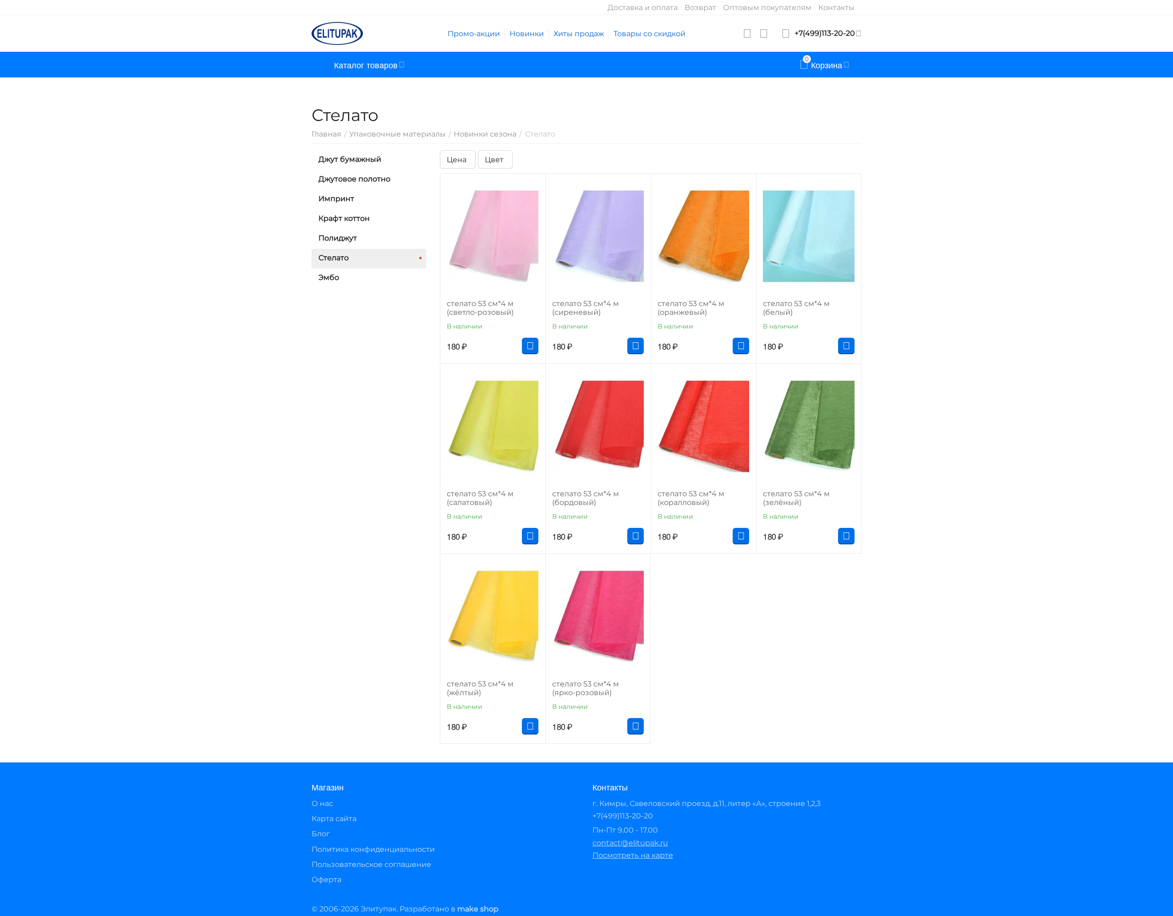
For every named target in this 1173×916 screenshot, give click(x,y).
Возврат (700, 7)
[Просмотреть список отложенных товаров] (747, 33)
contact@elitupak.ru (630, 843)
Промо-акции (474, 33)
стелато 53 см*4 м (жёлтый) (480, 688)
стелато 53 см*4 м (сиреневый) (585, 308)
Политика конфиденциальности (373, 849)
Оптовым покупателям (767, 7)
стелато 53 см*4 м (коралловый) (691, 498)
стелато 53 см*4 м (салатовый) (480, 498)
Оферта (326, 879)
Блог (321, 833)
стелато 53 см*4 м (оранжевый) (691, 308)
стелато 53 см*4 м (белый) (796, 308)
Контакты (836, 7)
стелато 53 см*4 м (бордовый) (585, 498)
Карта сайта (334, 818)
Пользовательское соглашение (371, 864)
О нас (322, 803)
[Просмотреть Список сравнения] (763, 33)
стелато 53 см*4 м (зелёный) (796, 498)
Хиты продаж (579, 33)
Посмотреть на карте (632, 855)
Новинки (527, 33)
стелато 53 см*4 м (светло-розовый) (480, 308)
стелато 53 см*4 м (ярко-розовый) (585, 688)
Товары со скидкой (649, 33)
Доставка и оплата (643, 7)
